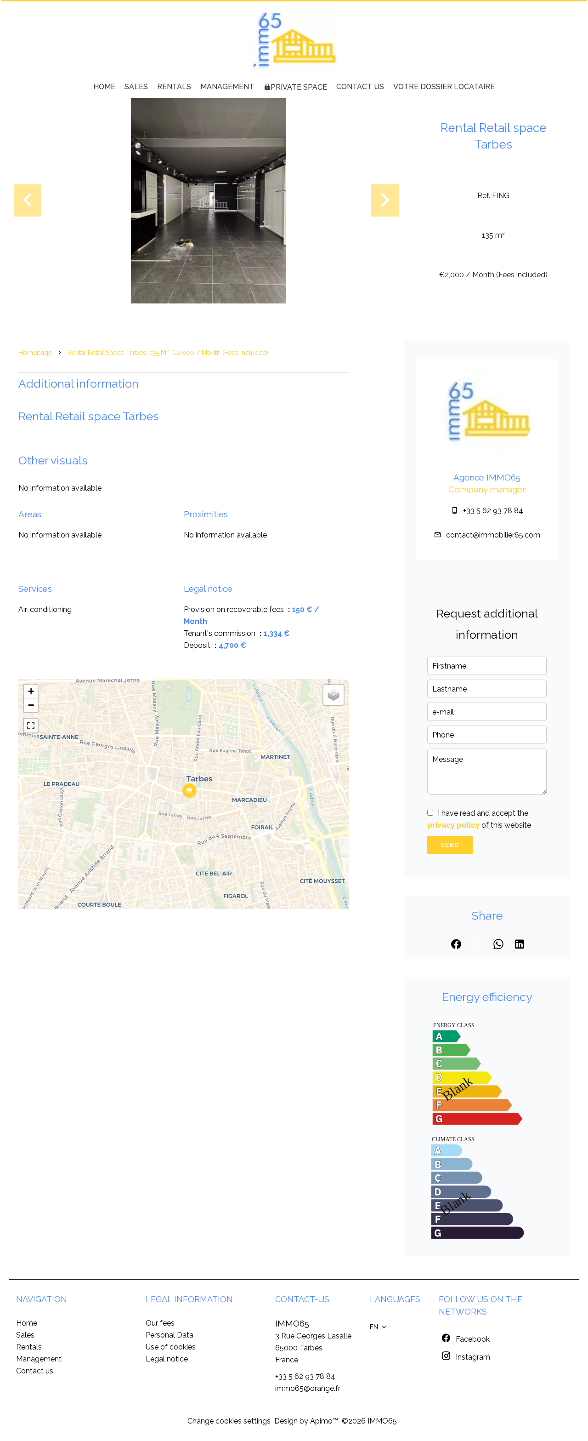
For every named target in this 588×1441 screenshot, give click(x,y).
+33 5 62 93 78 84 (493, 510)
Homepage (35, 352)
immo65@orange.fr (307, 1388)
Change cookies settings (229, 1421)
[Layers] (333, 695)
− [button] (31, 705)
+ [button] (31, 691)
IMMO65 (292, 1323)
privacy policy (453, 825)
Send (450, 845)
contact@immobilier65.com (493, 535)
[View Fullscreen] (31, 725)
